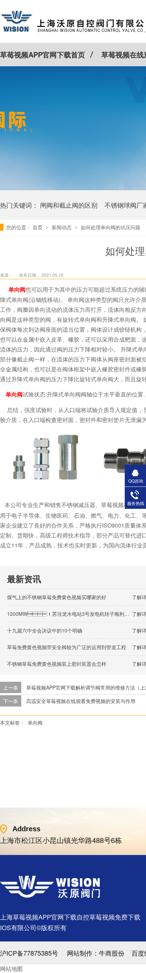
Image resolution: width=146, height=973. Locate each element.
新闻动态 (62, 227)
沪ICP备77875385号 (29, 952)
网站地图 (11, 968)
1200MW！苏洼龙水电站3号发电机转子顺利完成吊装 (75, 613)
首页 (38, 227)
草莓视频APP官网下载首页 (42, 54)
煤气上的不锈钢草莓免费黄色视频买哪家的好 (56, 597)
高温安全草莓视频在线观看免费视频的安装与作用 (80, 700)
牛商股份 (111, 952)
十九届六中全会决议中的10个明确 (44, 630)
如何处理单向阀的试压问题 (110, 227)
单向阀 (35, 722)
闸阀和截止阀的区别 (68, 204)
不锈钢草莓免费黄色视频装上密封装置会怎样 (56, 663)
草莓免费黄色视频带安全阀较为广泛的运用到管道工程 (66, 647)
